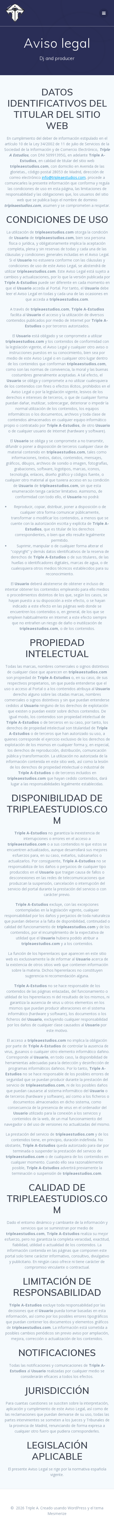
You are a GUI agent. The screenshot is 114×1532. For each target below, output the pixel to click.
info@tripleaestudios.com (64, 177)
